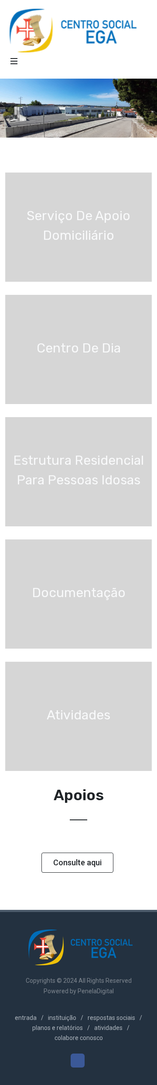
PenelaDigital (96, 991)
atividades (108, 1027)
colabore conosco (79, 1037)
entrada (26, 1017)
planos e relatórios (57, 1027)
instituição (62, 1017)
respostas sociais (111, 1017)
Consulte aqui (77, 862)
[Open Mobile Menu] (13, 61)
